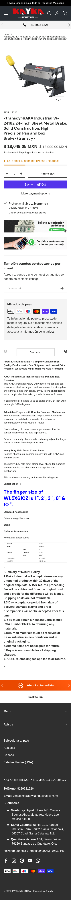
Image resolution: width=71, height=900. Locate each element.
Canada (9, 755)
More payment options (35, 193)
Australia (9, 747)
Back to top (35, 696)
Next (66, 351)
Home (7, 34)
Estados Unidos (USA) (18, 762)
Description (35, 352)
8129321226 (25, 788)
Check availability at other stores (27, 212)
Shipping (24, 152)
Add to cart (47, 173)
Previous (5, 351)
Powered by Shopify (43, 891)
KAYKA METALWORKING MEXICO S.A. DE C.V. (35, 779)
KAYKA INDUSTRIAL (21, 891)
